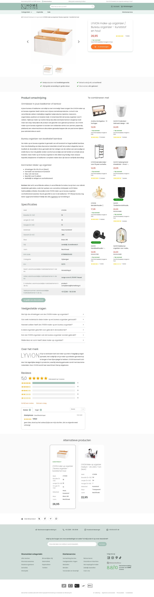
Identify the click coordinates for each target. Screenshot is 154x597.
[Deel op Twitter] (39, 518)
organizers (54, 197)
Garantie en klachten (91, 561)
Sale (48, 12)
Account (116, 6)
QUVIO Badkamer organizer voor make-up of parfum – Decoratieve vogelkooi (121, 246)
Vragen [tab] (37, 410)
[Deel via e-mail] (50, 518)
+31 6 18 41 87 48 (114, 529)
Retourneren (88, 558)
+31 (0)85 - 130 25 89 (71, 529)
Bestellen (66, 565)
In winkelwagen (103, 47)
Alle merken (25, 558)
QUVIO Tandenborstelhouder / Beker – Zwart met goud (121, 203)
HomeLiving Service (69, 558)
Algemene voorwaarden (108, 593)
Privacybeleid (120, 593)
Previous (28, 41)
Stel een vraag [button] (41, 403)
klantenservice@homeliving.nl (47, 529)
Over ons (87, 571)
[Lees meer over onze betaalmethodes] (64, 586)
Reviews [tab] (25, 410)
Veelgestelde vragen (70, 561)
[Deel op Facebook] (45, 518)
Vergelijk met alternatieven (33, 300)
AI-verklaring (96, 593)
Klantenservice (127, 12)
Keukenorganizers (27, 565)
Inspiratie (39, 12)
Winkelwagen (128, 6)
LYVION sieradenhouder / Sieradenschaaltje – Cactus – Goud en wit (99, 203)
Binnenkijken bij (47, 558)
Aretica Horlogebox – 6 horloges (99, 120)
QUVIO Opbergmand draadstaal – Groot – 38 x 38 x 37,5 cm (121, 161)
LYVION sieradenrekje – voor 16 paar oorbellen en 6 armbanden (99, 161)
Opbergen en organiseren (36, 17)
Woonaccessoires (27, 561)
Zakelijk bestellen (90, 568)
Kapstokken (46, 565)
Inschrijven (102, 544)
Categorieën (25, 12)
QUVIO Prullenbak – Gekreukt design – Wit (121, 120)
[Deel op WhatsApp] (56, 518)
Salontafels (46, 561)
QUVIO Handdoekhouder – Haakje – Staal (99, 246)
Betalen (65, 568)
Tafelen (44, 568)
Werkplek (25, 17)
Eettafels (24, 568)
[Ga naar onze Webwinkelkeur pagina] (46, 1)
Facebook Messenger (93, 529)
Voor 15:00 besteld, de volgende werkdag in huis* (119, 1)
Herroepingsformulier (91, 565)
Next (78, 41)
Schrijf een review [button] (27, 403)
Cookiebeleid (129, 593)
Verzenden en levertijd (71, 571)
